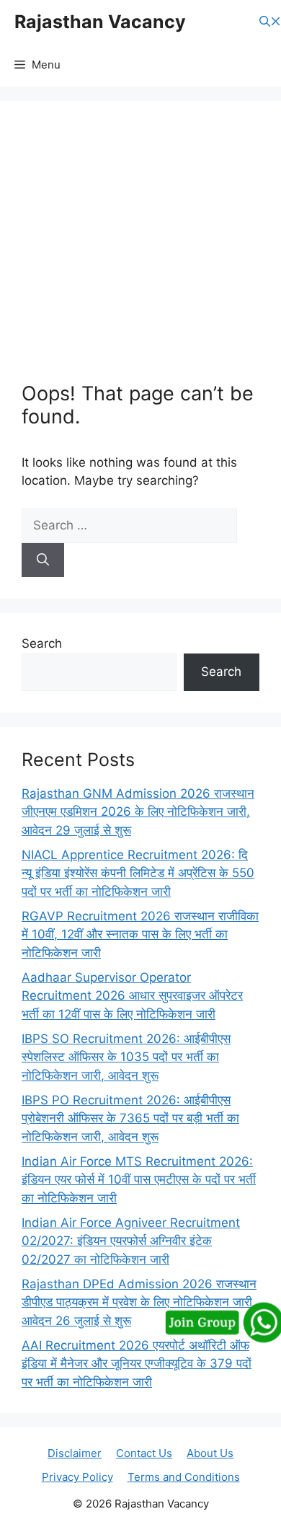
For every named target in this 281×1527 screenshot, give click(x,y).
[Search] (43, 560)
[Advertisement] (140, 252)
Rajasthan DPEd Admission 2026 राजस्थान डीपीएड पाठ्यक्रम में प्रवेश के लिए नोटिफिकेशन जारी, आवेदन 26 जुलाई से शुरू (139, 1302)
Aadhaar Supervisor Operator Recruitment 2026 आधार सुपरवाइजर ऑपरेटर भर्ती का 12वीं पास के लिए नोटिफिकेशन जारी (132, 995)
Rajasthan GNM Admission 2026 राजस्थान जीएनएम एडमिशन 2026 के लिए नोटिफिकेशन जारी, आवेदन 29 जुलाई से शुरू (138, 811)
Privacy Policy (77, 1477)
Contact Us (144, 1453)
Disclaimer (75, 1453)
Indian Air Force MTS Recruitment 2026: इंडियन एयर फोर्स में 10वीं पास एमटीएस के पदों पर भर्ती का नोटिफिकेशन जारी (139, 1179)
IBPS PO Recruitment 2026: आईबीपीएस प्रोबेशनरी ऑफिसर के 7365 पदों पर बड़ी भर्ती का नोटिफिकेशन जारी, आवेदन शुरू (130, 1118)
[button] (270, 22)
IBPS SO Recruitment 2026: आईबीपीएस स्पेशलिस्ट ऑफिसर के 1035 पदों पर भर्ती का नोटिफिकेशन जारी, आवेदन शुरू (126, 1057)
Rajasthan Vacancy (100, 21)
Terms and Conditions (184, 1477)
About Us (210, 1453)
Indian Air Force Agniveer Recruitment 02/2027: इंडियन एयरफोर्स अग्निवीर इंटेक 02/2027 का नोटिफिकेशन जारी (131, 1241)
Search (42, 643)
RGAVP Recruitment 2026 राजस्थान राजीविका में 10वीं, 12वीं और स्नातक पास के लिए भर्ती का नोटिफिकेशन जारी (140, 934)
